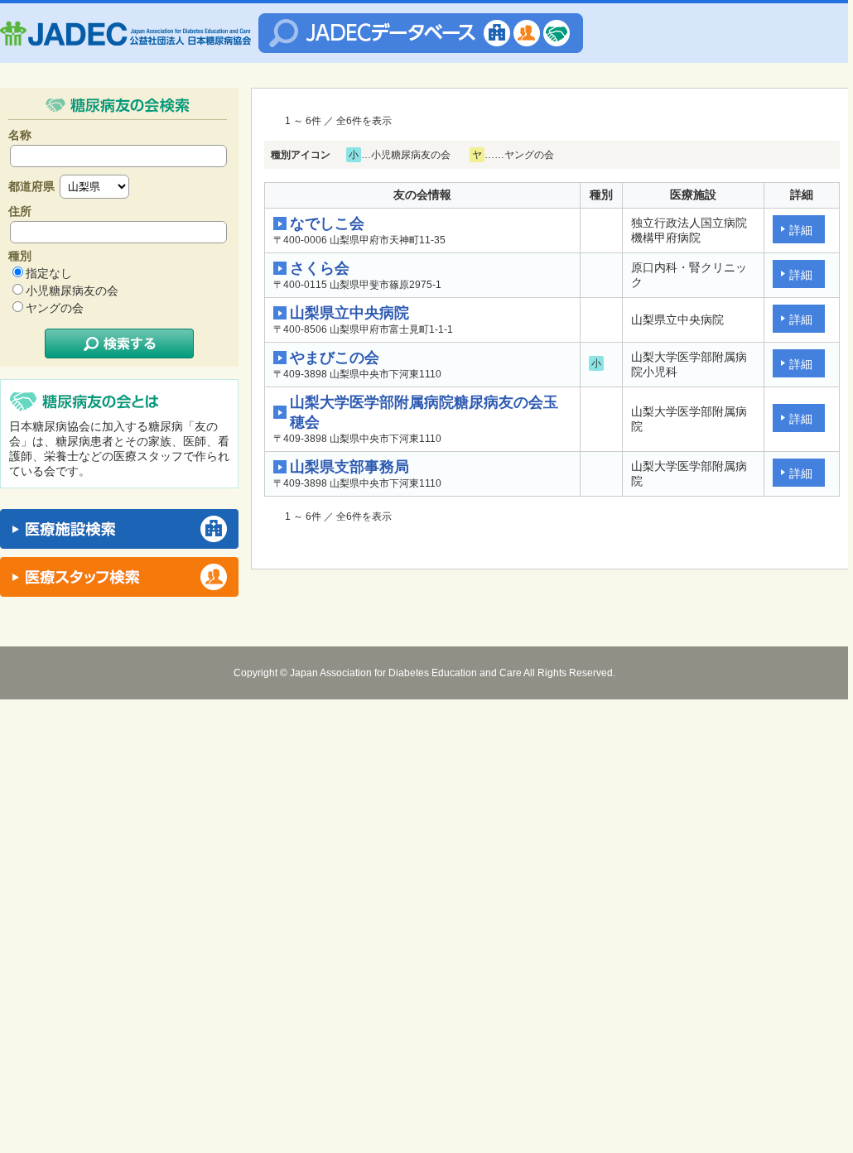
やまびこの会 (334, 357)
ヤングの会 (55, 308)
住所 (19, 211)
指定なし (49, 273)
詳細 (800, 230)
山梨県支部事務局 (349, 467)
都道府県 (31, 186)
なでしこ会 (327, 223)
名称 (19, 135)
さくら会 (319, 268)
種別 (19, 255)
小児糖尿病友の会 (72, 290)
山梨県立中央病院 (349, 313)
